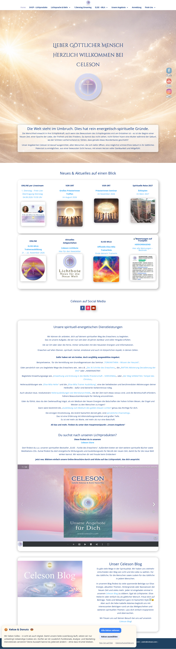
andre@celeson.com (149, 642)
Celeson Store (87, 442)
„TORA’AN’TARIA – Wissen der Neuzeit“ (121, 362)
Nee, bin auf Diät (106, 643)
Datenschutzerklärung (125, 643)
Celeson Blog (112, 593)
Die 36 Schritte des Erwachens (101, 367)
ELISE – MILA (100, 7)
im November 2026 (106, 194)
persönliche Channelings (118, 413)
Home (23, 7)
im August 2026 (70, 197)
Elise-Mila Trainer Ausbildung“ (82, 384)
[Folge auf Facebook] (82, 308)
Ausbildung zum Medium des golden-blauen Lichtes (86, 408)
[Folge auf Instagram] (88, 308)
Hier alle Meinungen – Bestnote (142, 249)
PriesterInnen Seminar (106, 190)
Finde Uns (149, 7)
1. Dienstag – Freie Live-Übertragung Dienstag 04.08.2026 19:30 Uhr (32, 193)
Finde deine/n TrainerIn (106, 253)
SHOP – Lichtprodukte (38, 7)
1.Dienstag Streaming (82, 7)
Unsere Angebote (118, 7)
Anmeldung (136, 7)
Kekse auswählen (109, 636)
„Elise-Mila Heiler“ (51, 384)
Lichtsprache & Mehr (59, 7)
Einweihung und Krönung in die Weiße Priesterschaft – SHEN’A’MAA (84, 376)
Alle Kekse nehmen (110, 630)
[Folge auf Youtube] (93, 308)
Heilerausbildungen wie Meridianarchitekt (70, 392)
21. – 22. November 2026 (33, 249)
